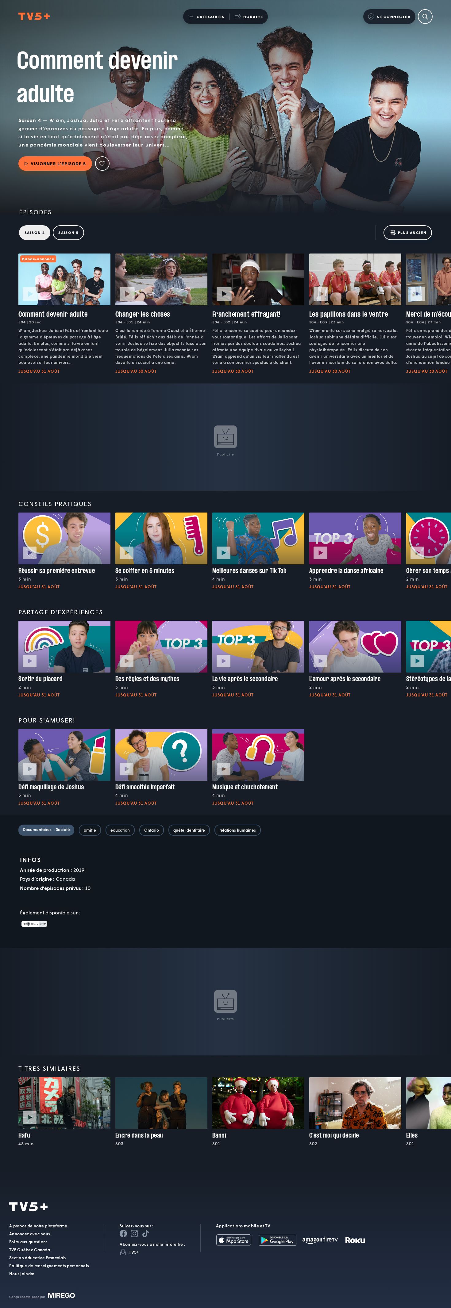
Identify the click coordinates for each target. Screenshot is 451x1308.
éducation (120, 830)
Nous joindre (22, 1273)
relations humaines (237, 830)
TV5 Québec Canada (29, 1249)
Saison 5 (68, 232)
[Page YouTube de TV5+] (145, 1233)
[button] (206, 16)
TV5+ (134, 1252)
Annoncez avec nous (29, 1233)
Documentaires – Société (46, 829)
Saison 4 (35, 232)
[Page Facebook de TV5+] (123, 1233)
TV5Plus (34, 17)
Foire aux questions (28, 1241)
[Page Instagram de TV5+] (134, 1233)
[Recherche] (425, 16)
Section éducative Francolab (37, 1257)
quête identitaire (189, 830)
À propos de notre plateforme (38, 1225)
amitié (90, 830)
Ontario (151, 830)
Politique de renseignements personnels (49, 1265)
